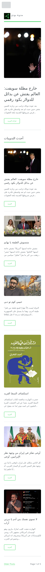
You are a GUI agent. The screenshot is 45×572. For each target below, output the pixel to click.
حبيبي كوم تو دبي (13, 301)
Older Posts (9, 564)
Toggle (6, 5)
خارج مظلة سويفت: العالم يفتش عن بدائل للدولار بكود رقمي (22, 94)
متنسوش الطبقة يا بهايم (16, 242)
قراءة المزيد (12, 121)
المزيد (10, 204)
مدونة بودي (16, 15)
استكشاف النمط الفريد (16, 393)
